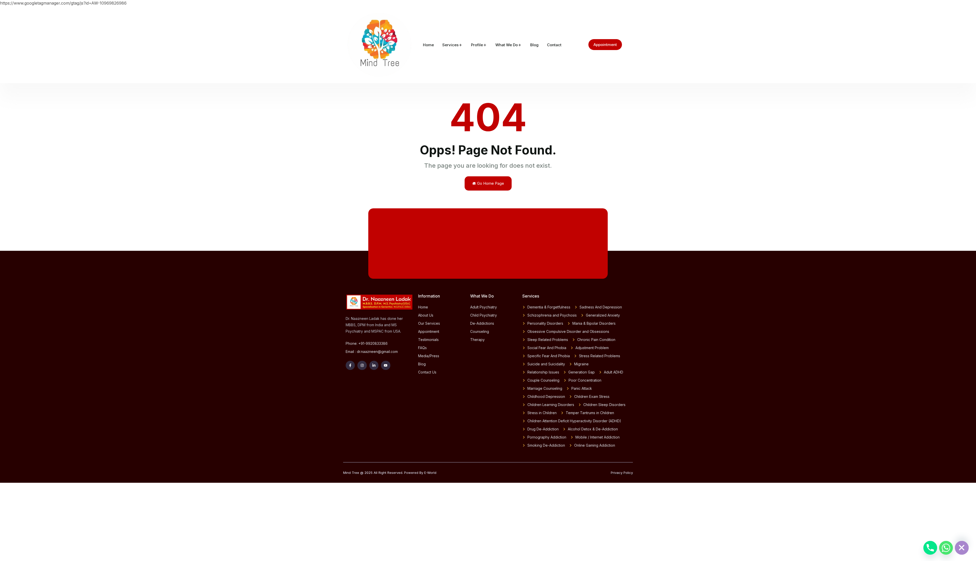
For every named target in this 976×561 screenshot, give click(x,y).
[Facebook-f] (350, 365)
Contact (554, 44)
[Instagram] (362, 365)
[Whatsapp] (946, 548)
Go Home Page (490, 183)
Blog (534, 44)
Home (428, 44)
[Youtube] (385, 365)
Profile (477, 44)
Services (450, 44)
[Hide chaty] (962, 548)
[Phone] (930, 548)
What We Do (506, 44)
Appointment (605, 44)
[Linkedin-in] (373, 365)
